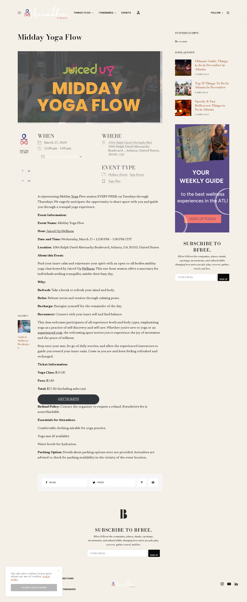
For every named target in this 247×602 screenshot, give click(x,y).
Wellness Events (118, 175)
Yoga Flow (114, 181)
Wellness (88, 269)
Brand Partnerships (63, 589)
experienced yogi (50, 333)
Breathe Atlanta (24, 152)
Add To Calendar (62, 157)
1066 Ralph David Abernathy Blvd (130, 142)
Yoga (74, 196)
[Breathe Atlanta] (46, 12)
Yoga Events (136, 175)
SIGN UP (223, 279)
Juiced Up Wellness (60, 231)
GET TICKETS (68, 399)
